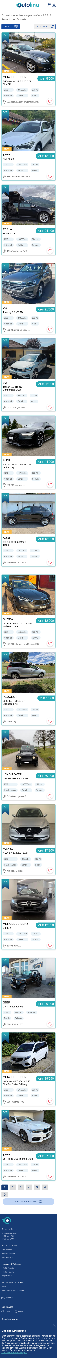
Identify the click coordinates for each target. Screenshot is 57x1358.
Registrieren (6, 1276)
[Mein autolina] (54, 5)
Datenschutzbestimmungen (14, 1352)
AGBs (3, 1286)
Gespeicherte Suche (26, 1201)
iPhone (7, 1311)
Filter (6, 26)
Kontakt (9, 1298)
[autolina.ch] (27, 5)
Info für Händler (8, 1272)
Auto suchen (6, 1250)
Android (21, 1311)
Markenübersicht (8, 1257)
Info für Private (7, 1268)
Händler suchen (8, 1253)
